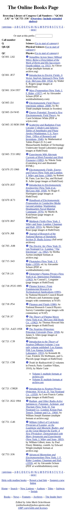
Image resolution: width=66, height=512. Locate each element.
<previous (6, 26)
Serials (34, 491)
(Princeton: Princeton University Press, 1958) (43, 330)
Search (14, 488)
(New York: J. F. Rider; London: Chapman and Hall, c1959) (44, 459)
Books (7, 496)
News (16, 496)
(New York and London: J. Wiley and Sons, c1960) (44, 172)
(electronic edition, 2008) (42, 104)
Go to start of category (46, 43)
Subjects (60, 488)
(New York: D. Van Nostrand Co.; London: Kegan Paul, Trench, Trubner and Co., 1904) (45, 407)
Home (4, 488)
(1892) (44, 157)
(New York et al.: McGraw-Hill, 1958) (43, 188)
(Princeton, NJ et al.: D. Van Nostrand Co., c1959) (45, 391)
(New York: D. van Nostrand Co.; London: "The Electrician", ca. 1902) (43, 249)
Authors (41, 488)
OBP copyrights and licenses (32, 508)
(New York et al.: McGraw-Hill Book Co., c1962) (45, 319)
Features (26, 496)
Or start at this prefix (24, 35)
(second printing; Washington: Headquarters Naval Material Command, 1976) (43, 206)
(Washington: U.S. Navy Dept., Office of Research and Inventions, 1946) (43, 132)
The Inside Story (53, 496)
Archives (37, 496)
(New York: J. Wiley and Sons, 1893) (45, 431)
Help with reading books (14, 480)
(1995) (43, 289)
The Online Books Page (33, 7)
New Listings (27, 488)
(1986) (43, 304)
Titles (50, 488)
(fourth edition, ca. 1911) (44, 61)
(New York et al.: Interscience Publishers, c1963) (45, 276)
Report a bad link (38, 480)
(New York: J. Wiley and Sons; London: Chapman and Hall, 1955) (44, 224)
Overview (36, 18)
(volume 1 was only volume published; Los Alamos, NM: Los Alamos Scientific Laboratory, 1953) (44, 347)
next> (34, 29)
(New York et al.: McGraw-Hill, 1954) (45, 78)
